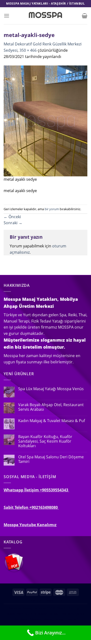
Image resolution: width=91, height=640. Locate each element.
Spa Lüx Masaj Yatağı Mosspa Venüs (51, 389)
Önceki (12, 216)
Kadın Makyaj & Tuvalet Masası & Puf (51, 420)
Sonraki (13, 222)
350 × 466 (28, 50)
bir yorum (52, 209)
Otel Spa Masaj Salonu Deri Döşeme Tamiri (51, 459)
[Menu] (6, 16)
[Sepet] (84, 15)
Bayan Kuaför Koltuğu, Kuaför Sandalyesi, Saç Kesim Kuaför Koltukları (45, 441)
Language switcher (45, 601)
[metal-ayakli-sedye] (45, 120)
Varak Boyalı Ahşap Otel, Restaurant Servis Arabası (51, 407)
